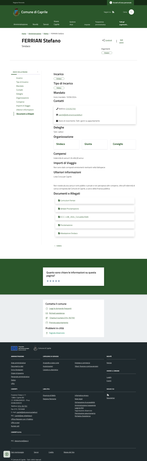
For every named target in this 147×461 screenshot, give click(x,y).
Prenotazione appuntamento (85, 413)
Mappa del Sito (69, 452)
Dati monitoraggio (17, 452)
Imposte (87, 24)
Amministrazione (21, 24)
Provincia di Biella (49, 395)
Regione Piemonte (18, 2)
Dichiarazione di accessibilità (85, 402)
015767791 (71, 108)
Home (24, 33)
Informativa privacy (82, 395)
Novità (35, 24)
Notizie (109, 362)
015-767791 (22, 406)
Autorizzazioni (48, 366)
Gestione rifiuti (73, 23)
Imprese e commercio (82, 362)
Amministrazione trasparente (85, 405)
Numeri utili (15, 426)
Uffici (13, 383)
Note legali (79, 399)
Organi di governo (17, 373)
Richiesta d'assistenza (83, 416)
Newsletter (111, 398)
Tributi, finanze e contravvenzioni (86, 366)
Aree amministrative (18, 362)
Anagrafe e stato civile (51, 362)
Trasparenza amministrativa (100, 23)
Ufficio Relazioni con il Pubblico (22, 419)
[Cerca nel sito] (130, 12)
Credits (51, 452)
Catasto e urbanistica (50, 369)
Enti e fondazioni (17, 369)
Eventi (109, 380)
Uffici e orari (15, 422)
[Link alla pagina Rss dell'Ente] (108, 395)
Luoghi (109, 377)
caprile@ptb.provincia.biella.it (70, 114)
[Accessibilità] (7, 454)
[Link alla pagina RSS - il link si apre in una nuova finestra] (113, 12)
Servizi (46, 24)
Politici (46, 33)
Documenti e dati (17, 366)
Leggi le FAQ (79, 408)
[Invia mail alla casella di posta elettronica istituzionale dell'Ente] (27, 412)
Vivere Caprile (56, 23)
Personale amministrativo (20, 376)
